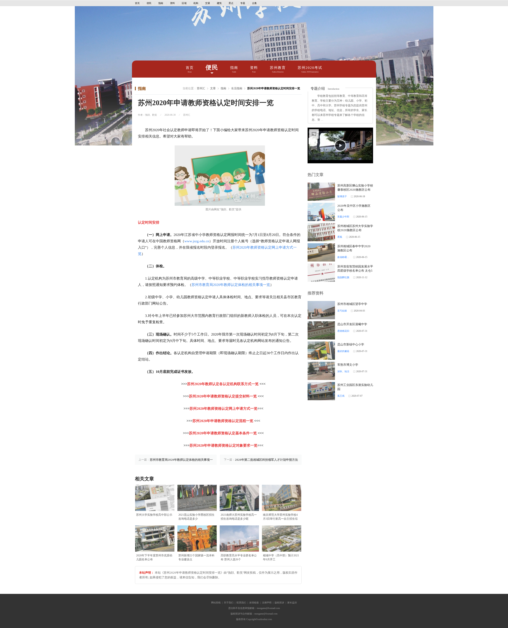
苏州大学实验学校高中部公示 (154, 514)
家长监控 (292, 602)
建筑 (219, 3)
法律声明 (266, 602)
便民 (149, 3)
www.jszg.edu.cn (196, 241)
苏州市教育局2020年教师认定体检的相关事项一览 (230, 285)
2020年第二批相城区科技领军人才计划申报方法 (266, 459)
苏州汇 (201, 88)
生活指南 (236, 88)
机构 (195, 3)
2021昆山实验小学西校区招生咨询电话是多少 (196, 516)
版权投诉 (279, 602)
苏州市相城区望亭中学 (352, 304)
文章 (213, 88)
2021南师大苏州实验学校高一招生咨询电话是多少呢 (239, 516)
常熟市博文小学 (347, 364)
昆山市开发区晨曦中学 (352, 324)
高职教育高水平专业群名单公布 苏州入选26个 (239, 557)
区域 (184, 3)
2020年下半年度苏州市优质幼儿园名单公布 (154, 557)
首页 (137, 3)
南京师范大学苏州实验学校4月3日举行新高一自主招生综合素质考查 (280, 517)
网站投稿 (216, 602)
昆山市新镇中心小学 (350, 344)
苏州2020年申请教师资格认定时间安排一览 (273, 88)
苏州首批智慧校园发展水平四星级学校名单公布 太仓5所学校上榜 (355, 270)
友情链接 (254, 602)
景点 (231, 3)
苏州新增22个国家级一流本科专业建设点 (196, 557)
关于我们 (228, 602)
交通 (207, 3)
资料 (172, 3)
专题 (242, 3)
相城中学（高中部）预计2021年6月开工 (281, 557)
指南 (160, 3)
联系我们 (241, 602)
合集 (254, 3)
